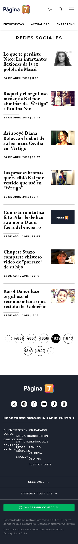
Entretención (19, 441)
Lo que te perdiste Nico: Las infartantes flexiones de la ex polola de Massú (25, 61)
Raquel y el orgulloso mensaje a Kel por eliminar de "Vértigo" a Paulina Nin (25, 101)
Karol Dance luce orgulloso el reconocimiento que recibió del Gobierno (25, 299)
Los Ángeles (38, 441)
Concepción (38, 435)
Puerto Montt (40, 464)
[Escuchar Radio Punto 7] (49, 9)
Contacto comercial (6, 447)
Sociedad (19, 456)
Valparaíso (38, 430)
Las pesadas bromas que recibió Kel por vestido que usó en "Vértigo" (23, 180)
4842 (40, 351)
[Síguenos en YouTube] (44, 404)
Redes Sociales (19, 449)
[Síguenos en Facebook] (34, 404)
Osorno (35, 458)
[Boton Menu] (71, 9)
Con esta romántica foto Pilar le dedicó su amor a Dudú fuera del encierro (23, 220)
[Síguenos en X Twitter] (14, 404)
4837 (31, 338)
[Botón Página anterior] (8, 338)
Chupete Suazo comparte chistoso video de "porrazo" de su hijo (22, 259)
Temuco (35, 447)
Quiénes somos (6, 432)
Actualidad (40, 24)
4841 (28, 351)
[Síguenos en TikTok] (54, 404)
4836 (19, 338)
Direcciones (6, 439)
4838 (43, 338)
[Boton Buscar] (60, 9)
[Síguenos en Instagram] (24, 404)
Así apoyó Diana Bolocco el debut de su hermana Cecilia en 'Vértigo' (23, 140)
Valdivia (35, 453)
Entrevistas (13, 24)
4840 (68, 338)
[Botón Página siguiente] (50, 350)
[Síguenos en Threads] (64, 404)
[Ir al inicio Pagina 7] (16, 9)
